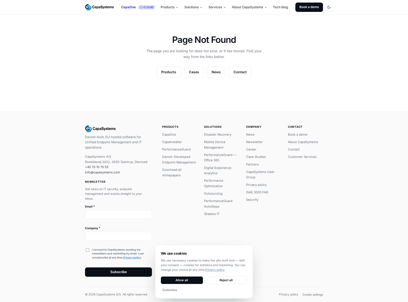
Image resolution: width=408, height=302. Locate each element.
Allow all (182, 280)
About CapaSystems (247, 7)
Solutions (191, 7)
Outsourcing (213, 193)
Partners (252, 164)
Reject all (226, 280)
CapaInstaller (172, 142)
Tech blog (280, 7)
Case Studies (256, 157)
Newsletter (254, 142)
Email (90, 206)
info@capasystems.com (102, 172)
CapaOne (137, 7)
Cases (194, 72)
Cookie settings (312, 294)
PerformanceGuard (176, 149)
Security (252, 200)
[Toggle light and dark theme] (329, 7)
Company (92, 228)
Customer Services (302, 157)
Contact (240, 72)
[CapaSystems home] (99, 7)
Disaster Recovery (217, 134)
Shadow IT (212, 214)
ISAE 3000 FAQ (257, 192)
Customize (169, 290)
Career (251, 149)
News (216, 72)
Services (215, 7)
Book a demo (309, 7)
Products (167, 7)
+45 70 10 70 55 (97, 167)
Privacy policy (132, 257)
